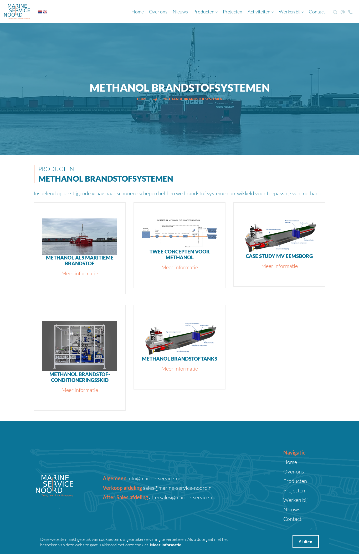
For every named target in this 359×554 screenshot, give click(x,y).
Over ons (158, 11)
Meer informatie (79, 273)
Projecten (232, 11)
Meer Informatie (165, 544)
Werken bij (290, 11)
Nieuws (180, 11)
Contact (317, 11)
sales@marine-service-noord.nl (177, 488)
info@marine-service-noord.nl (160, 478)
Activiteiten (259, 11)
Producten (204, 11)
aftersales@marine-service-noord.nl (189, 497)
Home (137, 11)
